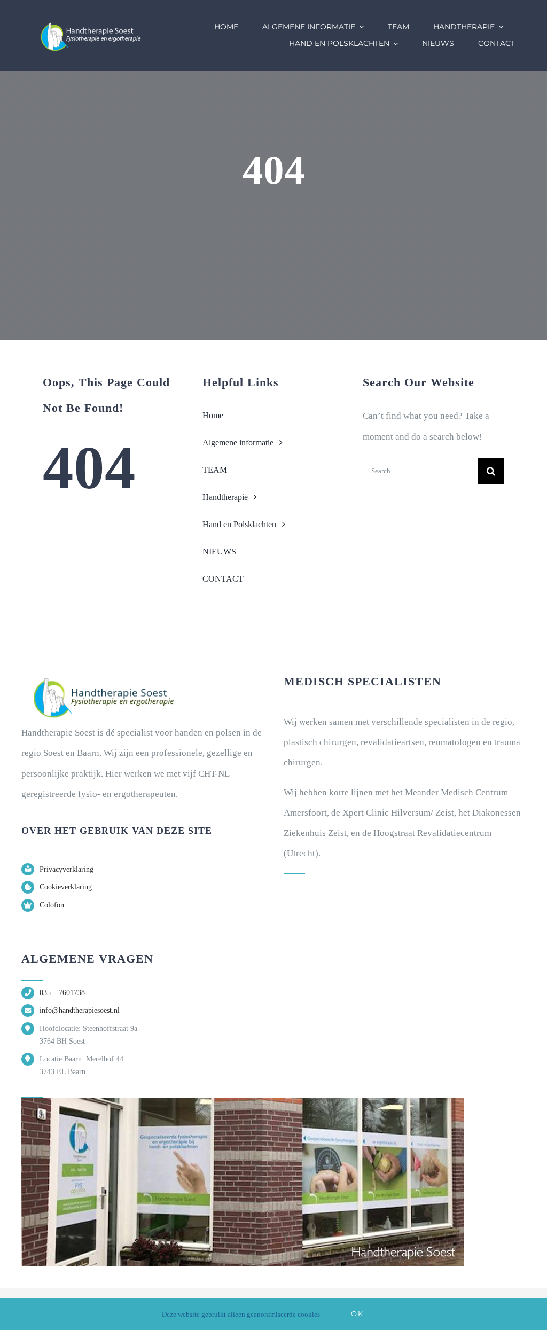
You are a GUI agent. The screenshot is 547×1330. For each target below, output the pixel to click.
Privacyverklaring (66, 869)
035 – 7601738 (62, 993)
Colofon (52, 905)
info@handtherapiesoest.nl (80, 1010)
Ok (357, 1313)
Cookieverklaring (66, 887)
